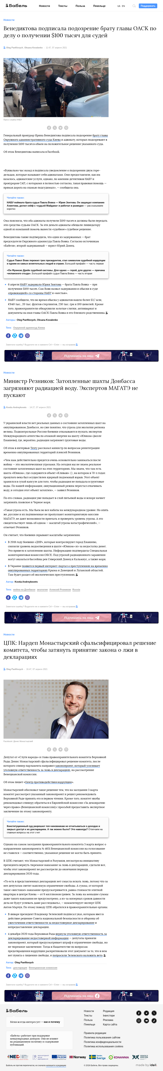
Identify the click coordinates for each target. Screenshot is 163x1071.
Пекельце (99, 6)
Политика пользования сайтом (102, 1037)
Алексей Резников (60, 589)
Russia (76, 589)
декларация (20, 967)
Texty (33, 448)
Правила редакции (95, 1033)
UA (118, 6)
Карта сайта (110, 1024)
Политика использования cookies (103, 1046)
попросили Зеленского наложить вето (78, 955)
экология (42, 589)
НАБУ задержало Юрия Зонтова (40, 284)
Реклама (108, 1020)
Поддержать (148, 5)
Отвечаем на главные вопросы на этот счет (55, 829)
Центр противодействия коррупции (48, 782)
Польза (80, 6)
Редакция (108, 1011)
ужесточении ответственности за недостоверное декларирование (51, 922)
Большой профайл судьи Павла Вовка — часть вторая (56, 272)
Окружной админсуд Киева (29, 327)
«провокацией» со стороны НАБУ (29, 293)
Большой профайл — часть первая (56, 262)
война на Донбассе (24, 589)
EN (123, 6)
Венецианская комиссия (43, 967)
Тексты (62, 6)
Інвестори (109, 1015)
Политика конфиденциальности (102, 1042)
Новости (44, 6)
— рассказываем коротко (55, 205)
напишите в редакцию (56, 1065)
